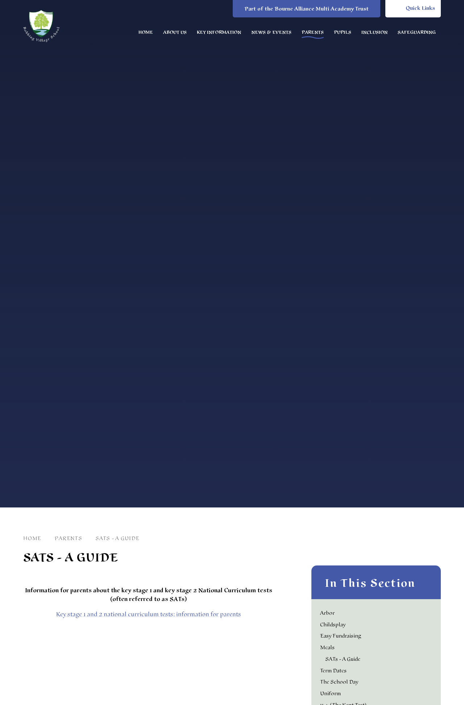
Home (32, 538)
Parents (68, 538)
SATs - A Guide (117, 538)
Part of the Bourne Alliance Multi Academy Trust (306, 8)
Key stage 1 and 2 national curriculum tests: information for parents (148, 614)
